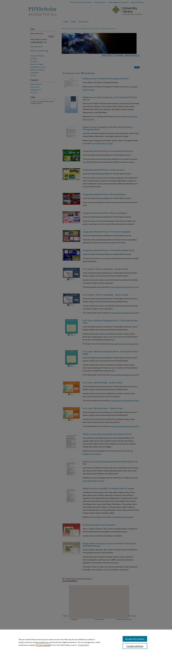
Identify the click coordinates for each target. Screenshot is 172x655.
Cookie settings (43, 645)
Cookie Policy (83, 645)
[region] (86, 642)
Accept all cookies (135, 638)
